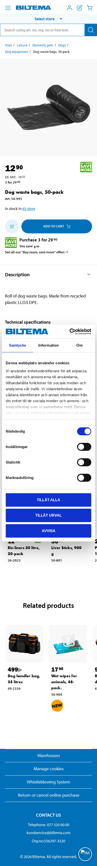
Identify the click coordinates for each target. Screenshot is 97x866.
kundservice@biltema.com (48, 832)
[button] (48, 19)
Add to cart (53, 226)
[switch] (84, 447)
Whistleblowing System (48, 782)
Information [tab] (48, 345)
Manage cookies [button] (49, 768)
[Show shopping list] (80, 8)
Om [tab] (79, 345)
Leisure (22, 45)
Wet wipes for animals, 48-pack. (64, 681)
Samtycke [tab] (17, 345)
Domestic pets (42, 45)
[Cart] (90, 8)
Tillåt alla (48, 500)
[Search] (91, 30)
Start (8, 45)
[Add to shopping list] (12, 226)
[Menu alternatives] (8, 8)
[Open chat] (85, 854)
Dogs (62, 45)
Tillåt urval (48, 515)
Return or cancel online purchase (48, 795)
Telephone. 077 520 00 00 (48, 824)
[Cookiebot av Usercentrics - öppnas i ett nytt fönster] (69, 331)
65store (28, 208)
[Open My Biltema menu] (70, 8)
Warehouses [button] (48, 755)
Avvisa (48, 530)
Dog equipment (16, 51)
